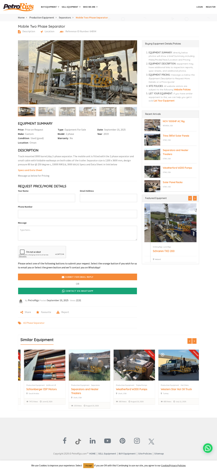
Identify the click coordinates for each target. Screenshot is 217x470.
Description (28, 31)
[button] (193, 6)
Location (49, 31)
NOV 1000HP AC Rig (174, 121)
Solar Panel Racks (173, 182)
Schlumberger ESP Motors (38, 389)
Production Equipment (41, 17)
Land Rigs (161, 247)
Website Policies (182, 89)
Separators (65, 17)
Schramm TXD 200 (158, 251)
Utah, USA (167, 140)
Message (22, 222)
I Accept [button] (88, 465)
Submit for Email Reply (79, 276)
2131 (78, 300)
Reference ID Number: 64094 (80, 31)
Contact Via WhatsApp (79, 290)
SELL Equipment (107, 453)
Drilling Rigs (151, 247)
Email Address (87, 190)
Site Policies (145, 453)
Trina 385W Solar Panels (176, 135)
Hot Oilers (181, 385)
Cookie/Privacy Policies (173, 465)
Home (21, 17)
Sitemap (159, 453)
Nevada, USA (168, 125)
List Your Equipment (164, 100)
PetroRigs (33, 300)
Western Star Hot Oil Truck (172, 389)
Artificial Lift (48, 385)
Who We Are (89, 6)
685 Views (164, 401)
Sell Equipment (70, 6)
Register (210, 6)
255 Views (74, 405)
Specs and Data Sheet (30, 170)
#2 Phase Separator (33, 322)
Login (200, 6)
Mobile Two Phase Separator (92, 17)
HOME (92, 453)
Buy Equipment (49, 6)
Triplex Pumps (138, 385)
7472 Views (30, 401)
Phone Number (25, 206)
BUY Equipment (127, 453)
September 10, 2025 (57, 300)
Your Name (23, 190)
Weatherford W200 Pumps (177, 167)
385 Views (119, 401)
